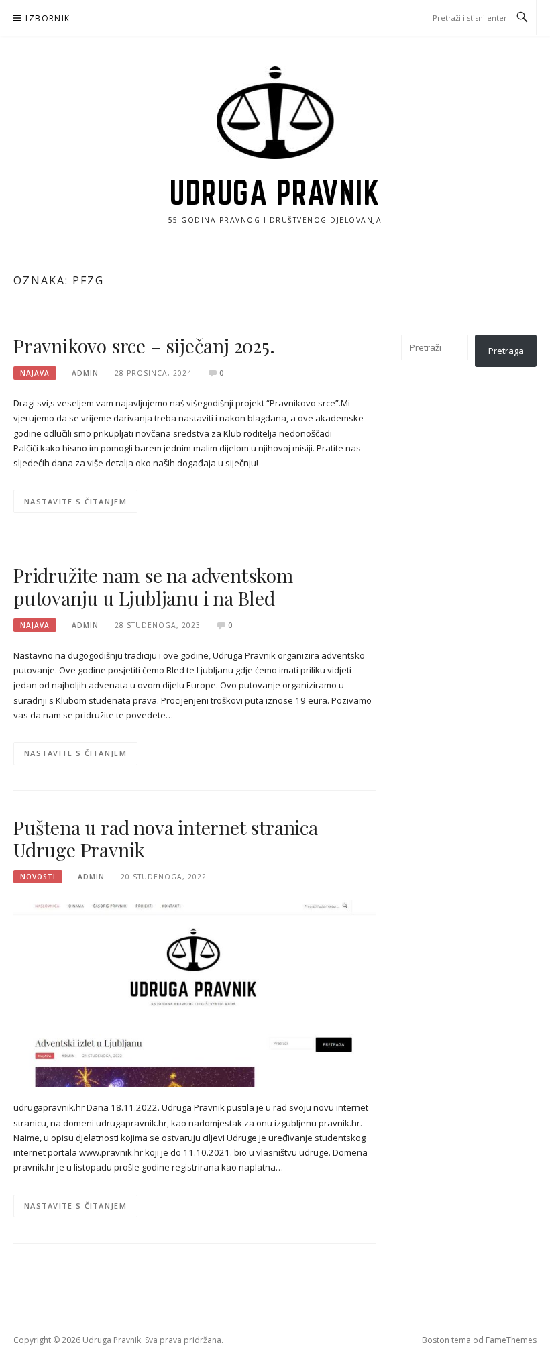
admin (85, 373)
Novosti (38, 876)
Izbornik (47, 18)
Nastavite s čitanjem (75, 501)
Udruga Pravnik (275, 192)
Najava (35, 373)
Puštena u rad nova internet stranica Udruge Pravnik (165, 839)
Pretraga (506, 351)
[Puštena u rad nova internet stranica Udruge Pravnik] (194, 993)
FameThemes (511, 1340)
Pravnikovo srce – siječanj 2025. (144, 345)
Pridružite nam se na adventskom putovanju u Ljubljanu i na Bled (153, 586)
